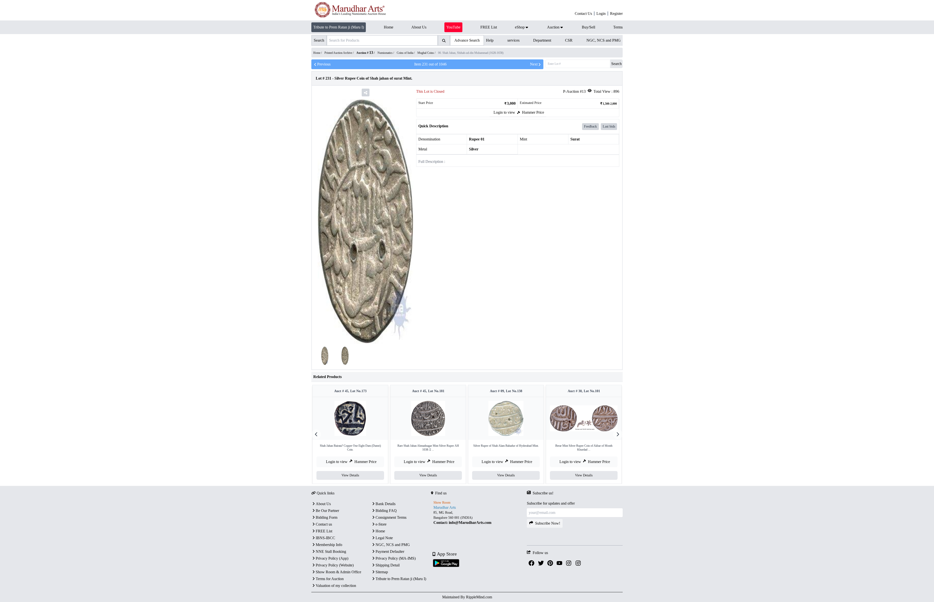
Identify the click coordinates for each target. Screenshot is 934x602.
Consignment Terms (391, 517)
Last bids (609, 126)
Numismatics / (386, 53)
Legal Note (384, 538)
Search (616, 64)
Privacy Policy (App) (332, 558)
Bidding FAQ (386, 511)
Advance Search (467, 40)
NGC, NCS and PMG (603, 40)
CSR (569, 40)
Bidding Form (326, 517)
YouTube (453, 27)
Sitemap (382, 572)
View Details (350, 475)
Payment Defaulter (390, 551)
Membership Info (329, 545)
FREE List (324, 531)
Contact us (324, 524)
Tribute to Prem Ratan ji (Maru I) (338, 27)
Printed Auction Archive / (339, 53)
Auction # (364, 53)
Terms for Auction (330, 579)
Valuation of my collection (336, 585)
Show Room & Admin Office (338, 572)
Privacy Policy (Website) (335, 565)
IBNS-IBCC (325, 538)
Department (542, 40)
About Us (323, 504)
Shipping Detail (388, 565)
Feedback (590, 126)
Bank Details (385, 504)
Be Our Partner (327, 511)
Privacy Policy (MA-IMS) (396, 558)
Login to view (504, 112)
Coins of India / (406, 53)
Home (380, 531)
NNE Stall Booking (331, 551)
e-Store (381, 524)
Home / (318, 53)
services (513, 40)
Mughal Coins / (426, 53)
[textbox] (479, 518)
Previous (324, 64)
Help (490, 40)
